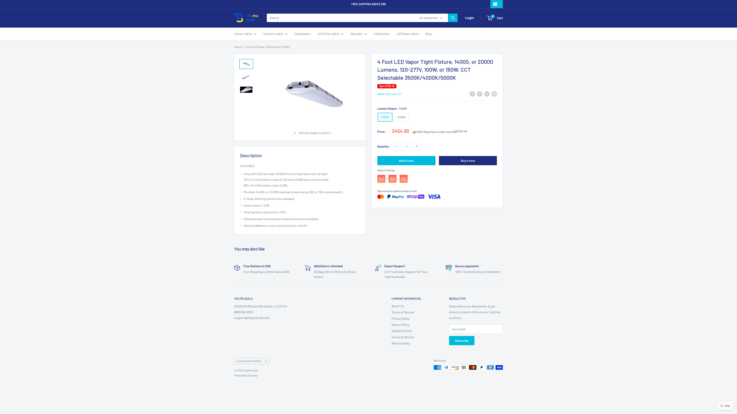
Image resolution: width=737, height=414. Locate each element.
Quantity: (383, 146)
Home (237, 46)
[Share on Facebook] (472, 94)
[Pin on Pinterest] (479, 94)
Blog (429, 33)
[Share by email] (494, 94)
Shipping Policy (402, 331)
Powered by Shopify (245, 375)
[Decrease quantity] (396, 146)
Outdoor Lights (273, 33)
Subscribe (462, 340)
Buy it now (468, 160)
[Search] (453, 18)
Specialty (356, 33)
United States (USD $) (248, 361)
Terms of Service (403, 312)
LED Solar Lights (408, 33)
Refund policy (401, 343)
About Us (398, 306)
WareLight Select (389, 94)
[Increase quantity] (417, 146)
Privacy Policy (401, 318)
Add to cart (406, 160)
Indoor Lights (243, 33)
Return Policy (400, 324)
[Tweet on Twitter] (487, 94)
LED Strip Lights (328, 33)
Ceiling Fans (381, 33)
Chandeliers (302, 33)
